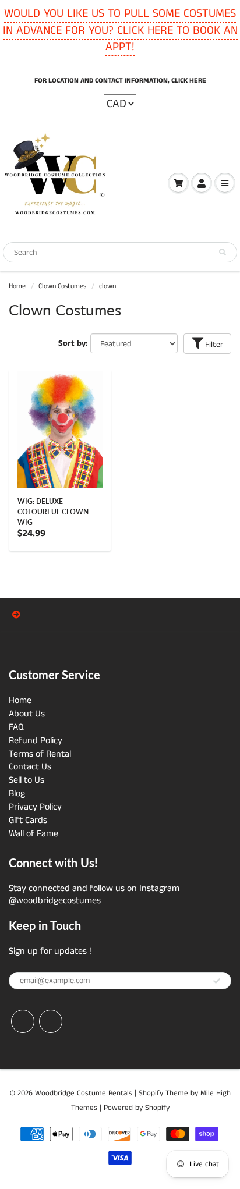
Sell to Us (26, 780)
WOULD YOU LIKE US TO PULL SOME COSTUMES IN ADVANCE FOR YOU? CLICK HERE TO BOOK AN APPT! (120, 30)
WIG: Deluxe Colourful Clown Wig (53, 512)
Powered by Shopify (137, 1107)
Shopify (151, 1093)
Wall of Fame (33, 833)
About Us (27, 714)
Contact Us (30, 766)
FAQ (16, 727)
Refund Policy (35, 740)
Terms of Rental (40, 754)
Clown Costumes (62, 286)
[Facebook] (22, 1021)
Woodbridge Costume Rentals (83, 1093)
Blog (17, 793)
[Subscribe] (217, 981)
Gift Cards (28, 820)
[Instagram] (50, 1021)
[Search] (222, 252)
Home (17, 286)
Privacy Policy (35, 807)
